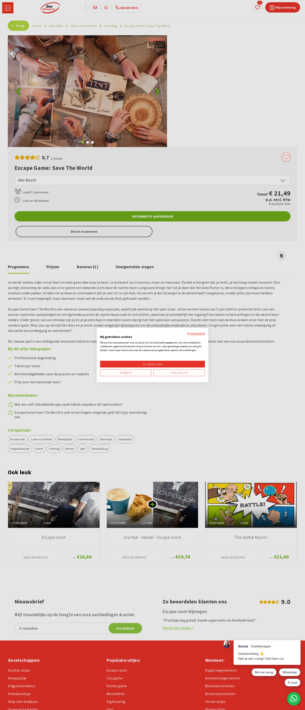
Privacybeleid (196, 333)
